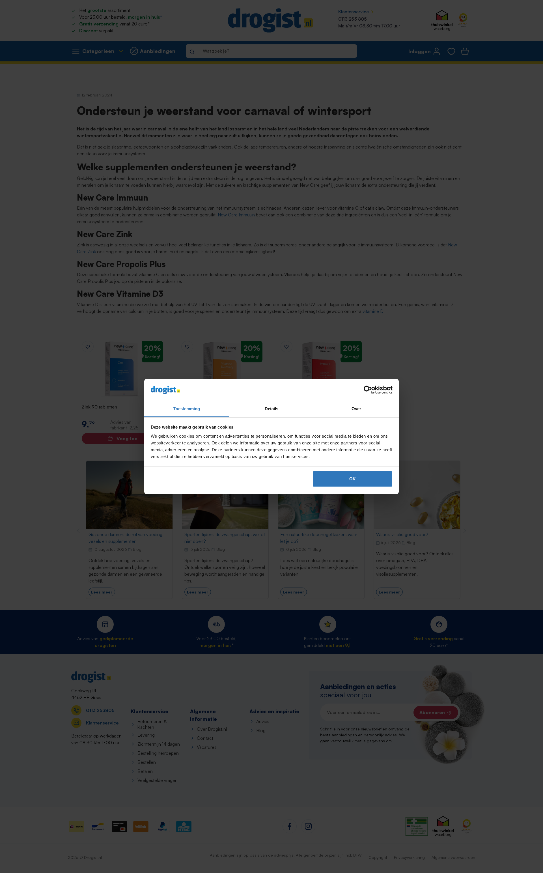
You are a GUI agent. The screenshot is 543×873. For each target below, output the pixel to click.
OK (352, 478)
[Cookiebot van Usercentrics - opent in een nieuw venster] (368, 390)
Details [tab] (272, 408)
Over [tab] (356, 408)
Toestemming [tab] (186, 408)
